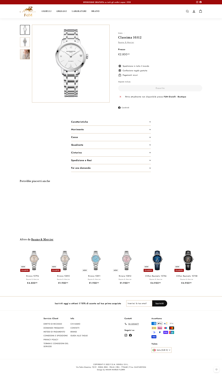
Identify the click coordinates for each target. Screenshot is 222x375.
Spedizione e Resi (81, 160)
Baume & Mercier (126, 42)
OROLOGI (62, 11)
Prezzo (121, 49)
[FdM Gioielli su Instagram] (125, 335)
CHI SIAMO (75, 324)
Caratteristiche (79, 121)
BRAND (95, 11)
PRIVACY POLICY (51, 339)
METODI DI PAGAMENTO (54, 331)
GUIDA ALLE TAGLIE (79, 335)
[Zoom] (70, 63)
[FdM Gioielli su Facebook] (130, 335)
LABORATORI (79, 11)
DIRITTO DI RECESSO (53, 324)
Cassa (74, 137)
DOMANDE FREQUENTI (54, 328)
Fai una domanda (81, 168)
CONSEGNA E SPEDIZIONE (56, 335)
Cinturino (76, 152)
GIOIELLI (46, 11)
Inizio (120, 33)
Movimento (77, 129)
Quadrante (77, 145)
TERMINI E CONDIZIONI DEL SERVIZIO (56, 345)
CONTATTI (75, 328)
